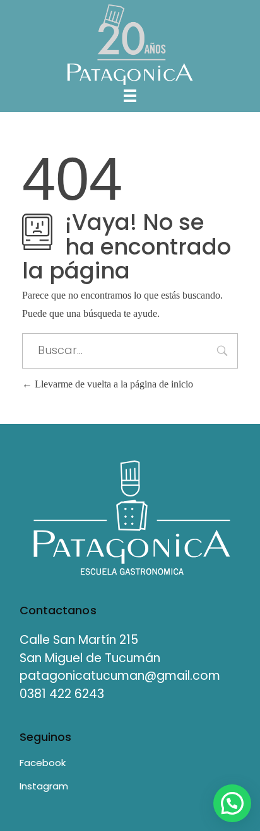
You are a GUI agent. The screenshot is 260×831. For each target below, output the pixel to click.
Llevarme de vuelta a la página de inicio (112, 384)
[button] (232, 803)
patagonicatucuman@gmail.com (120, 675)
